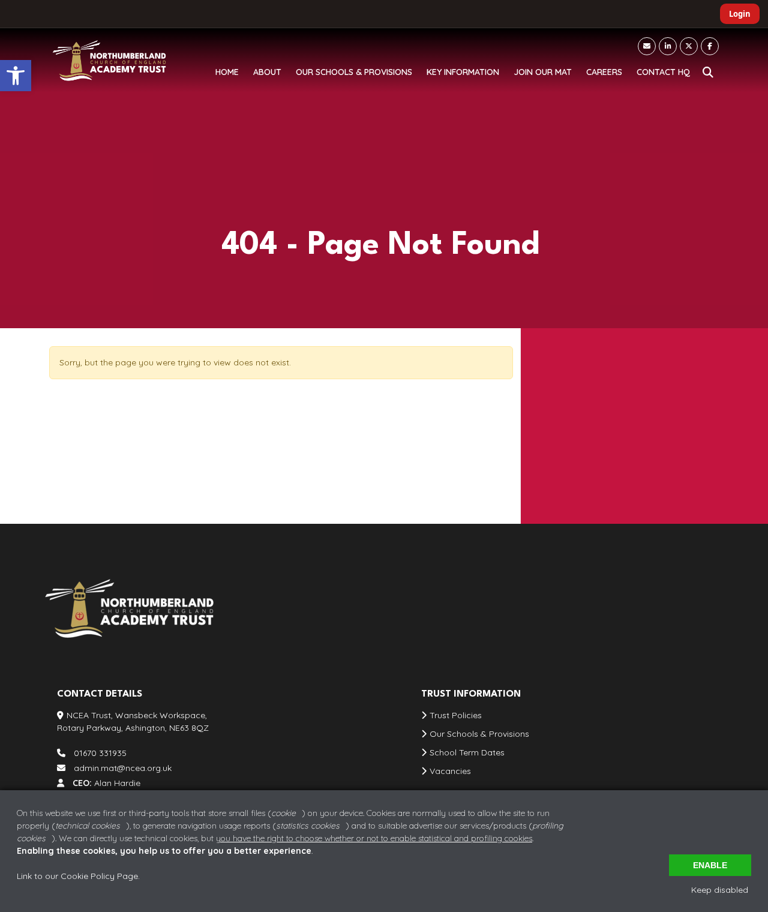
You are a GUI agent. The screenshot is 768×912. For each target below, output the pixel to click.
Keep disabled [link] (719, 889)
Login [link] (740, 13)
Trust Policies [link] (456, 715)
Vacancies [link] (450, 771)
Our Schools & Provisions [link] (479, 733)
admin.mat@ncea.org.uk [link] (601, 459)
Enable (710, 865)
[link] (15, 75)
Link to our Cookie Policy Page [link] (77, 876)
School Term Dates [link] (467, 752)
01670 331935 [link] (578, 434)
